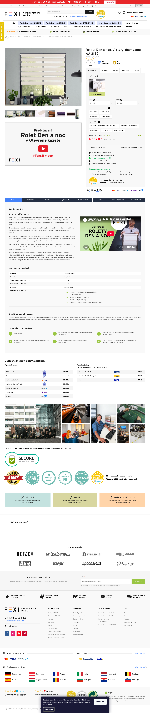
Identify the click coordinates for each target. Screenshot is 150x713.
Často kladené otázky (54, 631)
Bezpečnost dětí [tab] (135, 200)
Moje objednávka (92, 6)
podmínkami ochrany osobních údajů (109, 585)
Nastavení (49, 709)
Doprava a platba (37, 6)
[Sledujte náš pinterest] (25, 633)
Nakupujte (110, 2)
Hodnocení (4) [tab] (101, 200)
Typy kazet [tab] (65, 200)
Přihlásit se (138, 581)
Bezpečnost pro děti (130, 622)
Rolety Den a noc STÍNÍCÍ (105, 616)
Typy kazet (125, 70)
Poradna (50, 619)
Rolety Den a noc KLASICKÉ (106, 613)
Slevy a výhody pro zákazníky (56, 634)
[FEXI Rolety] (20, 610)
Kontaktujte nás (77, 613)
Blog (73, 6)
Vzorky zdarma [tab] (83, 200)
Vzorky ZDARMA (53, 613)
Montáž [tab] (47, 200)
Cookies (75, 628)
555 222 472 (60, 17)
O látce (136, 70)
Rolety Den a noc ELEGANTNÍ (107, 625)
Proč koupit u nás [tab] (118, 200)
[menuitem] (13, 23)
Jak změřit (8, 6)
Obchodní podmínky (52, 6)
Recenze (26, 6)
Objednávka (92, 70)
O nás (125, 613)
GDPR (75, 625)
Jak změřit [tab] (30, 200)
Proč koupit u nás (53, 628)
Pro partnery (127, 619)
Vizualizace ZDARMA (54, 616)
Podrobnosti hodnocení (90, 64)
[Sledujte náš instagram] (13, 633)
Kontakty (81, 6)
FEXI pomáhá (128, 625)
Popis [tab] (12, 200)
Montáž (17, 6)
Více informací (140, 653)
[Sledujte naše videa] (19, 633)
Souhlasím (100, 702)
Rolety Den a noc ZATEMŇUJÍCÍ (103, 620)
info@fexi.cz (12, 626)
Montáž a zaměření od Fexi (56, 638)
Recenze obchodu (129, 616)
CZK (130, 6)
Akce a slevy (76, 631)
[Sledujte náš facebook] (7, 633)
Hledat (89, 11)
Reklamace (65, 6)
